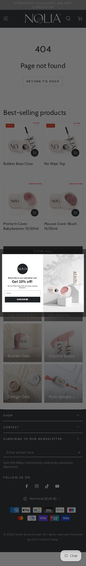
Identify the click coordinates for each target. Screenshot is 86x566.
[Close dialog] (81, 256)
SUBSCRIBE (22, 299)
